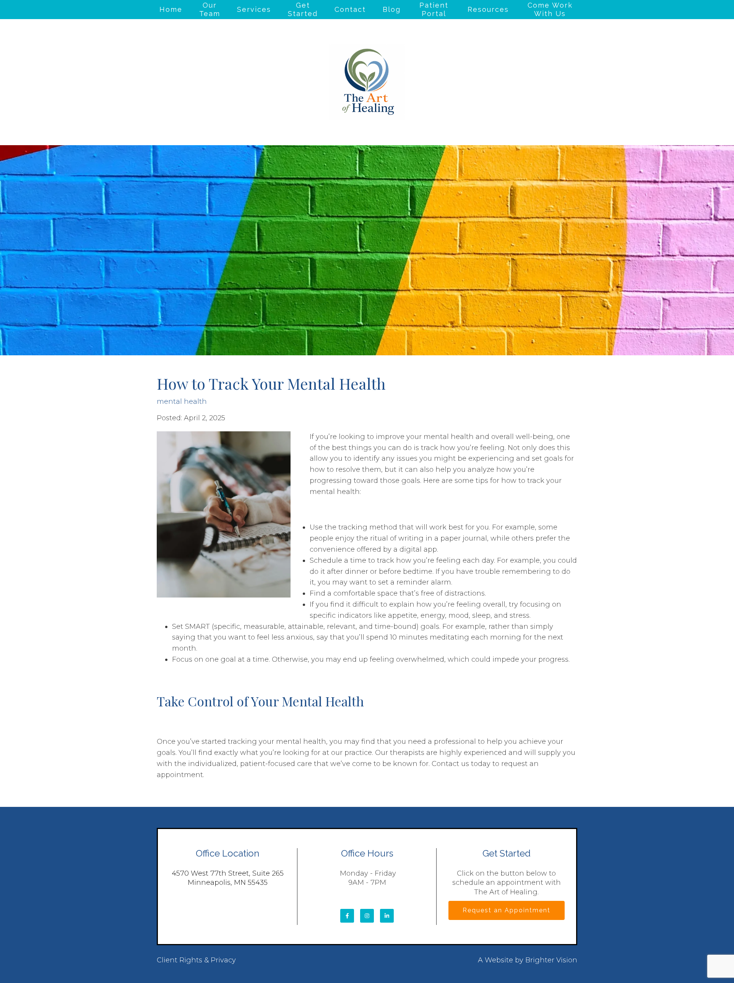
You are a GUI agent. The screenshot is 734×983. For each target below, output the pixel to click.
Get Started (303, 9)
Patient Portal (433, 9)
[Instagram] (367, 916)
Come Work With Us (550, 9)
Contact (350, 9)
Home (170, 9)
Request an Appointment (506, 910)
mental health (182, 401)
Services (254, 9)
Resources (488, 9)
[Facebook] (347, 916)
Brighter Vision (551, 960)
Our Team (209, 9)
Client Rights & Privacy (196, 960)
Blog (392, 9)
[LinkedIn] (387, 916)
